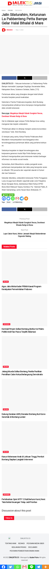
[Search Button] (46, 3)
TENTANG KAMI (10, 543)
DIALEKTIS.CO (14, 557)
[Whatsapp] (13, 198)
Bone (8, 202)
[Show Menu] (3, 3)
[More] (26, 198)
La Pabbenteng (17, 202)
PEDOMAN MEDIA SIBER (35, 543)
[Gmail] (17, 198)
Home (3, 10)
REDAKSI (21, 543)
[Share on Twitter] (24, 78)
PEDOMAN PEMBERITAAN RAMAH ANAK (24, 551)
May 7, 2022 (19, 30)
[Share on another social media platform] (40, 78)
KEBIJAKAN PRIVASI (19, 547)
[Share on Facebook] (9, 78)
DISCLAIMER (32, 547)
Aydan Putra (34, 557)
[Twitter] (8, 198)
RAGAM (10, 10)
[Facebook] (4, 198)
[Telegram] (22, 198)
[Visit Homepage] (24, 3)
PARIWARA (18, 10)
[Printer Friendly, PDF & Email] (8, 194)
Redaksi (10, 30)
